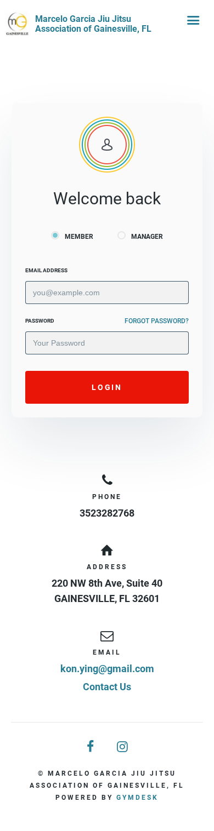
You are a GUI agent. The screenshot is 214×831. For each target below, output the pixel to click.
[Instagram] (122, 747)
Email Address (46, 270)
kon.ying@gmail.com (107, 668)
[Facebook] (91, 747)
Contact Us (107, 686)
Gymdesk (137, 797)
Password (39, 321)
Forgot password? (157, 321)
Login (107, 387)
